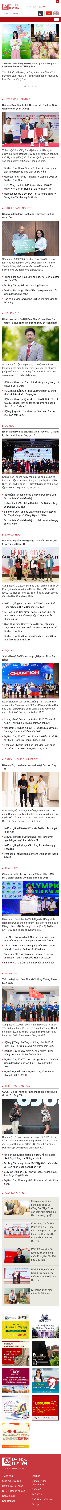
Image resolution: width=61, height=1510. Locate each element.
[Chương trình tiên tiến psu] (45, 1326)
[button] (25, 86)
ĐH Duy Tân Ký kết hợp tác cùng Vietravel (26, 285)
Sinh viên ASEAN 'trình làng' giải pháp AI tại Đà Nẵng (28, 658)
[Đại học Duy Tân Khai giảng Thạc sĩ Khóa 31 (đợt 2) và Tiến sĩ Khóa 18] (30, 565)
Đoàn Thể (11, 973)
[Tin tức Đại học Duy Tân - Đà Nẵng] (24, 6)
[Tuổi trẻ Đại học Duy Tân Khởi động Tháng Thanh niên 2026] (30, 1004)
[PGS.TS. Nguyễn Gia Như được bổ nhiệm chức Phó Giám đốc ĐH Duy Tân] (17, 1275)
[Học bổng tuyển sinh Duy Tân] (15, 1435)
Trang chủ (7, 1476)
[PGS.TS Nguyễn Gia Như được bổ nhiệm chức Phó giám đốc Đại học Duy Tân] (17, 1255)
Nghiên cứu (12, 313)
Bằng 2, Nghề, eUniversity (22, 759)
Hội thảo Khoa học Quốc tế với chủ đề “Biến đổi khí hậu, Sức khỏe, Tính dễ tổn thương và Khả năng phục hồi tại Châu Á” (31, 403)
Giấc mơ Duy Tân (16, 1193)
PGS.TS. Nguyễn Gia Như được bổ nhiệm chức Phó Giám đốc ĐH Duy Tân (43, 1274)
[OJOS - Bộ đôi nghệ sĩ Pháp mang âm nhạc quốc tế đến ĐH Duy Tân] (30, 1116)
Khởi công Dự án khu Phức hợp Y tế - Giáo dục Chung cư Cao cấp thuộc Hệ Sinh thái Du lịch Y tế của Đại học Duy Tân (43, 1232)
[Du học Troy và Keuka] (15, 1380)
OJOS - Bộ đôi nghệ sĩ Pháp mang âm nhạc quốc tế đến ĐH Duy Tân (29, 1094)
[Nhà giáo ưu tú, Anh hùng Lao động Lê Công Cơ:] (17, 1207)
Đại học (10, 650)
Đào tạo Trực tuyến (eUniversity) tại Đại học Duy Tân (29, 767)
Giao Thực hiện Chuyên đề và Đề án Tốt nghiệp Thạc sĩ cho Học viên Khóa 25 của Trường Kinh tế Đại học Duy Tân (30, 627)
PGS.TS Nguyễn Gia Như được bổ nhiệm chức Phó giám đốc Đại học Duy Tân (43, 1254)
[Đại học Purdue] (45, 1353)
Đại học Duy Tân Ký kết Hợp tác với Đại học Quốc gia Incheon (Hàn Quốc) (30, 107)
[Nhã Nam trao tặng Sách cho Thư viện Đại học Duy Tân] (30, 238)
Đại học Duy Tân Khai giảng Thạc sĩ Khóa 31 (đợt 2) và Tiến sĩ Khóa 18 (29, 542)
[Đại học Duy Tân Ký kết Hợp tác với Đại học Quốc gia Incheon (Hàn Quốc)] (30, 129)
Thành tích (12, 868)
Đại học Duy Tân (17, 1468)
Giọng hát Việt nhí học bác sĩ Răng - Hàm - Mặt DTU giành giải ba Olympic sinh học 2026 (28, 876)
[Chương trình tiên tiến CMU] (15, 1353)
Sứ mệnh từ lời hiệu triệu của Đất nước (41, 1292)
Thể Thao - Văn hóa (17, 1086)
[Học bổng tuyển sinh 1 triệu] (45, 1407)
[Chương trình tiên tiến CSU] (15, 1326)
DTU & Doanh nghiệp (18, 208)
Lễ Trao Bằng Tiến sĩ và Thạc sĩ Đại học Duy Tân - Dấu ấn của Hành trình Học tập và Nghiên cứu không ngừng (30, 615)
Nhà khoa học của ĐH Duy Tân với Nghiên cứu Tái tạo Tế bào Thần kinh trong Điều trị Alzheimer (29, 321)
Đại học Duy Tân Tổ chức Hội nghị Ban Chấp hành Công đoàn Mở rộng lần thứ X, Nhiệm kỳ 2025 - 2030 (31, 1063)
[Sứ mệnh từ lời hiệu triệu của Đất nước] (17, 1296)
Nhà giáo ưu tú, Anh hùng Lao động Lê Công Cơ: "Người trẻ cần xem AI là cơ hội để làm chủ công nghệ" (43, 1208)
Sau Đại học (12, 534)
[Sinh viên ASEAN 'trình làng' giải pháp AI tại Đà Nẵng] (30, 680)
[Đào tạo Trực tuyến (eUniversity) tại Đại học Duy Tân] (30, 789)
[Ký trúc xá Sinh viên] (15, 1408)
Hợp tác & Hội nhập (17, 99)
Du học (9, 426)
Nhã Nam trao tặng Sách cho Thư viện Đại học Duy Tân (28, 216)
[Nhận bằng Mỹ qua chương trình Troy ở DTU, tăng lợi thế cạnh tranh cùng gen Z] (30, 456)
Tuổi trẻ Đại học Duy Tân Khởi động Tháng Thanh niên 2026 (30, 981)
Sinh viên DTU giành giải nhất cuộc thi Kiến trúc (29, 962)
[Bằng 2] (45, 1380)
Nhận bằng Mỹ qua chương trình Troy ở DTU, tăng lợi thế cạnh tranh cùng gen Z (30, 433)
